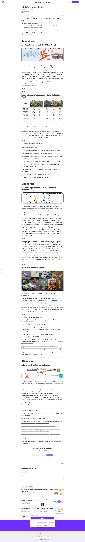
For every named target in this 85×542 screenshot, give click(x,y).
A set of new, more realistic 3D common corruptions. (35, 174)
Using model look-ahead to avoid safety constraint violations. (38, 426)
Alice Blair (26, 494)
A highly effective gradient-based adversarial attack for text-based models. (41, 150)
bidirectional (50, 156)
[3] (59, 161)
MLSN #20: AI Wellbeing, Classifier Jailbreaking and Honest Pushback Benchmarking (35, 499)
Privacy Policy (51, 522)
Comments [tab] (24, 471)
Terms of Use (48, 521)
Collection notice (50, 533)
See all (23, 516)
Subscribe (75, 2)
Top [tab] (22, 486)
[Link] (20, 41)
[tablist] (26, 472)
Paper (23, 88)
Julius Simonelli (29, 511)
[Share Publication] (71, 2)
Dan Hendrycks (27, 11)
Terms (45, 533)
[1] (55, 161)
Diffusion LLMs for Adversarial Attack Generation (31, 492)
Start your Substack (39, 536)
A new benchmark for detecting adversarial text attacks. (36, 153)
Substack (37, 539)
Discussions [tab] (30, 486)
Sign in (81, 2)
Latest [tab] (26, 486)
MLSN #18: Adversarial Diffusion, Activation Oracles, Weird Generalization (37, 490)
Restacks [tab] (29, 471)
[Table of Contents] (1, 271)
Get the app (48, 536)
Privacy (41, 533)
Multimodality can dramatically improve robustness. (35, 177)
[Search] (68, 2)
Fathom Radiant (30, 441)
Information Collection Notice (42, 522)
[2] (57, 161)
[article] (42, 492)
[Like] (22, 15)
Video (23, 91)
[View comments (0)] (25, 15)
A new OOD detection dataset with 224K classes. (34, 324)
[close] (54, 503)
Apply (23, 441)
